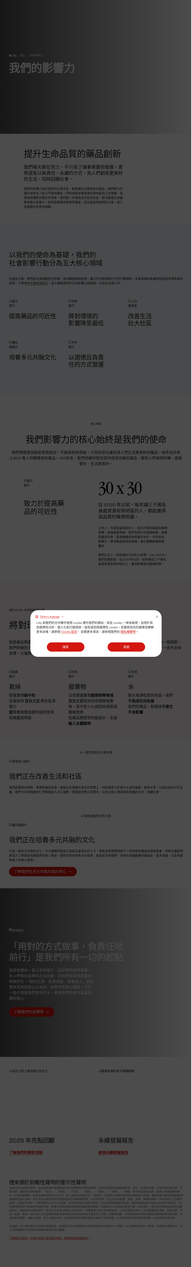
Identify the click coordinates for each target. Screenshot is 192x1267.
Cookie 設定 (69, 632)
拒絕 (126, 647)
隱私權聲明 (128, 632)
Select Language (49, 616)
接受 (66, 647)
